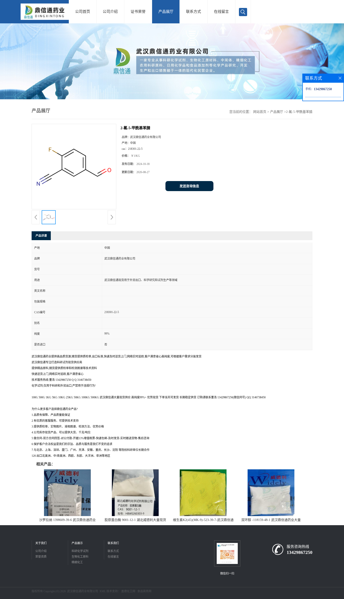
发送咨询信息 (189, 186)
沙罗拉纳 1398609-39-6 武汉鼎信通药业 (67, 520)
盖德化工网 (128, 591)
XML (102, 591)
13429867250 (299, 552)
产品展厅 (165, 12)
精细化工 (77, 562)
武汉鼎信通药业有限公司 (82, 591)
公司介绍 (110, 12)
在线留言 (221, 12)
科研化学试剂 (80, 551)
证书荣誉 (138, 12)
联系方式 (193, 12)
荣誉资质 (41, 556)
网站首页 (259, 112)
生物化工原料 (80, 556)
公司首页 (82, 12)
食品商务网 (144, 591)
